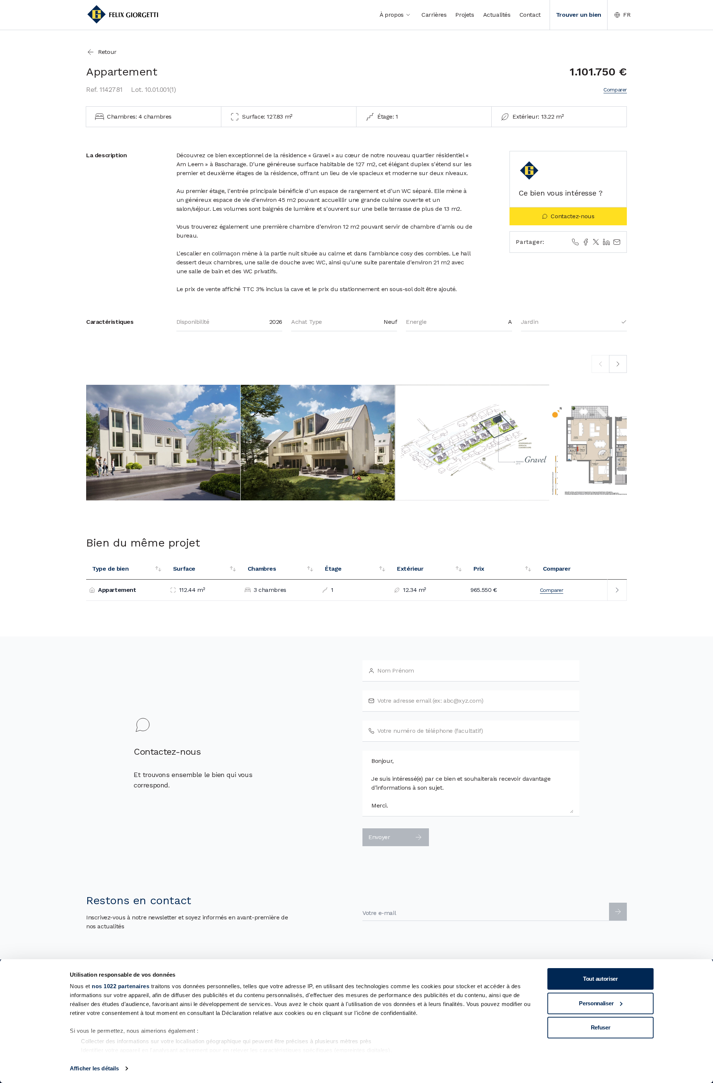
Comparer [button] (615, 90)
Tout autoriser (600, 979)
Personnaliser (596, 1003)
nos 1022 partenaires (120, 986)
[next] (618, 364)
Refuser (601, 1027)
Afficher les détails (94, 1068)
